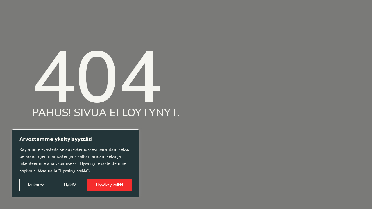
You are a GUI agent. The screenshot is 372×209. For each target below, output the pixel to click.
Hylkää (70, 185)
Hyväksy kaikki (109, 185)
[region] (76, 163)
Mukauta (36, 185)
